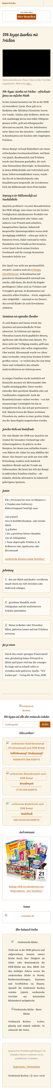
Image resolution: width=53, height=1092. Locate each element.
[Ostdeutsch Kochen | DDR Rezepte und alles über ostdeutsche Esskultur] (26, 713)
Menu (48, 3)
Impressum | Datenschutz (26, 1066)
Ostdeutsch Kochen (8, 3)
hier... (29, 83)
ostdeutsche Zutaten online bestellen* (25, 559)
